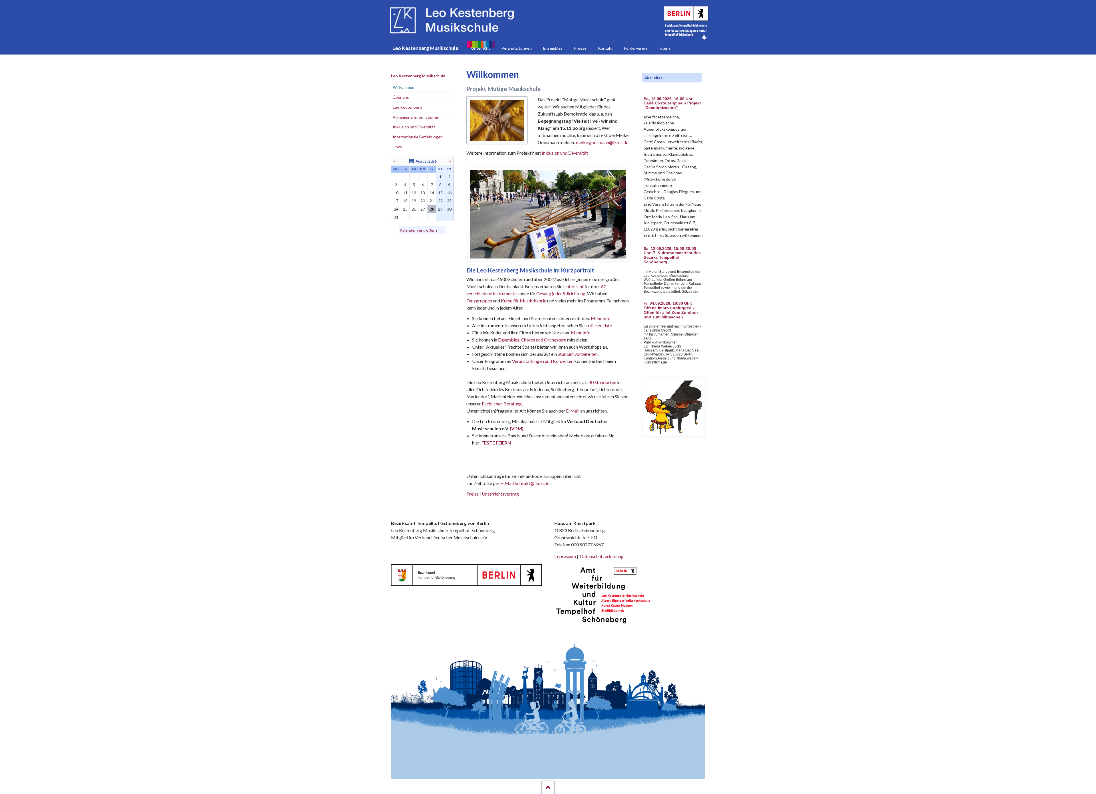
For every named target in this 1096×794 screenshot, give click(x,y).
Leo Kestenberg (407, 107)
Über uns (401, 97)
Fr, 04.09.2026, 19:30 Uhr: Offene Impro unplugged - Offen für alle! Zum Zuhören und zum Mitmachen (671, 310)
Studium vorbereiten (578, 354)
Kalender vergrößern (418, 230)
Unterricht (573, 286)
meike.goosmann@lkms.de (602, 142)
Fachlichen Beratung (501, 403)
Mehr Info (601, 318)
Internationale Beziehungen (418, 136)
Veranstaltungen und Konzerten (542, 361)
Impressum (565, 556)
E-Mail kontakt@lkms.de (524, 483)
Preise (472, 493)
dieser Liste (601, 325)
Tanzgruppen (479, 300)
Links (397, 146)
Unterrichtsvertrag (500, 493)
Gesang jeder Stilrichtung (560, 293)
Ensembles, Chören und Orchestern (532, 339)
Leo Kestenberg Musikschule (418, 75)
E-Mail (572, 410)
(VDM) (516, 428)
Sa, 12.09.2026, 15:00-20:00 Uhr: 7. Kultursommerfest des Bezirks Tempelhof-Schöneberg (672, 255)
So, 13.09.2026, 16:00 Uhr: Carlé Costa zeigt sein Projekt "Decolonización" (672, 103)
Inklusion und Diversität (565, 152)
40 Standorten (602, 382)
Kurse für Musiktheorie (523, 300)
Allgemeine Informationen (416, 117)
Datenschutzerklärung (602, 556)
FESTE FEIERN (496, 442)
